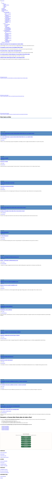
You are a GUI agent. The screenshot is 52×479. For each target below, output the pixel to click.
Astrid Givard (3, 164)
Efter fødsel (26, 446)
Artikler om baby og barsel (4, 457)
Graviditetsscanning (3, 464)
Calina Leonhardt (3, 338)
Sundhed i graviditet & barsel (6, 407)
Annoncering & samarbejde (4, 472)
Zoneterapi (26, 442)
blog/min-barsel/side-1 (5, 426)
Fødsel (3, 159)
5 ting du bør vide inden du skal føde (7, 182)
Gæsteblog (4, 209)
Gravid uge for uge (3, 455)
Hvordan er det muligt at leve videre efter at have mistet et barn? (13, 207)
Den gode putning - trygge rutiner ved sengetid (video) (11, 50)
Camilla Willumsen (4, 412)
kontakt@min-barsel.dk (3, 469)
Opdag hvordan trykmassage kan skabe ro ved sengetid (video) (12, 57)
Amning (3, 237)
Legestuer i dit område (3, 465)
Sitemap (1, 477)
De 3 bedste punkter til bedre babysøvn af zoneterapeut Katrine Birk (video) (15, 54)
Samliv (3, 308)
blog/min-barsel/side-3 (5, 427)
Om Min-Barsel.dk (3, 476)
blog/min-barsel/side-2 (5, 429)
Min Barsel (2, 140)
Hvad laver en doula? (4, 158)
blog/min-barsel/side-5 (5, 428)
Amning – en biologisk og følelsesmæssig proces (9, 257)
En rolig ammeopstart (4, 232)
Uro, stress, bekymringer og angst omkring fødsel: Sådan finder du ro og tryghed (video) (17, 133)
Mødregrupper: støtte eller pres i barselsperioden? (10, 406)
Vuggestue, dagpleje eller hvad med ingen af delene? (10, 331)
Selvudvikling (4, 135)
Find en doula (2, 462)
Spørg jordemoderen (3, 452)
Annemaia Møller (3, 263)
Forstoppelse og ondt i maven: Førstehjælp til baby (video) (11, 47)
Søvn (3, 283)
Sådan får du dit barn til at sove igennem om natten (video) (11, 43)
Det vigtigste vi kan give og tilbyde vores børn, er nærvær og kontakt (13, 381)
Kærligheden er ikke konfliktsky (6, 306)
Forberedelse (26, 444)
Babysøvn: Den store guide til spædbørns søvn (9, 281)
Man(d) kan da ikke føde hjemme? (6, 356)
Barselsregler (2, 454)
